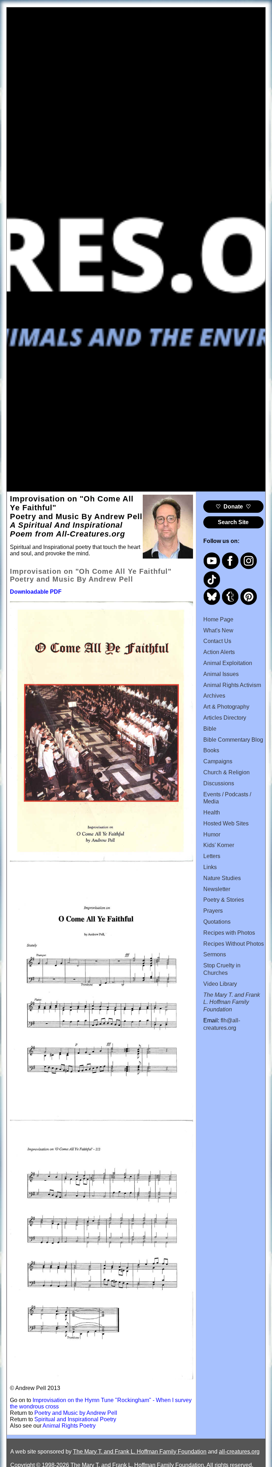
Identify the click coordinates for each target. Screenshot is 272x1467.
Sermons (214, 954)
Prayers (213, 911)
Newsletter (216, 889)
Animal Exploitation (227, 663)
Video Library (220, 984)
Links (210, 867)
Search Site (233, 522)
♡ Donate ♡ (233, 507)
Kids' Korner (218, 845)
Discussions (218, 783)
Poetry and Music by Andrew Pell (75, 1413)
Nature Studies (222, 878)
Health (211, 812)
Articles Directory (224, 718)
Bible (209, 729)
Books (211, 750)
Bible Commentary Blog (233, 740)
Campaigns (217, 761)
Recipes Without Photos (233, 944)
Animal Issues (221, 674)
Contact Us (217, 641)
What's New (218, 630)
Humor (211, 834)
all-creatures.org (239, 1452)
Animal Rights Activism (232, 685)
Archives (214, 696)
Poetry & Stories (223, 900)
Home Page (218, 619)
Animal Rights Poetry (69, 1426)
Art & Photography (226, 707)
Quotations (217, 922)
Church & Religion (226, 772)
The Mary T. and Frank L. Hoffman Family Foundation (139, 1452)
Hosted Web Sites (226, 823)
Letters (211, 856)
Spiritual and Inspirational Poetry (75, 1419)
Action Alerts (219, 652)
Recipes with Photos (229, 933)
